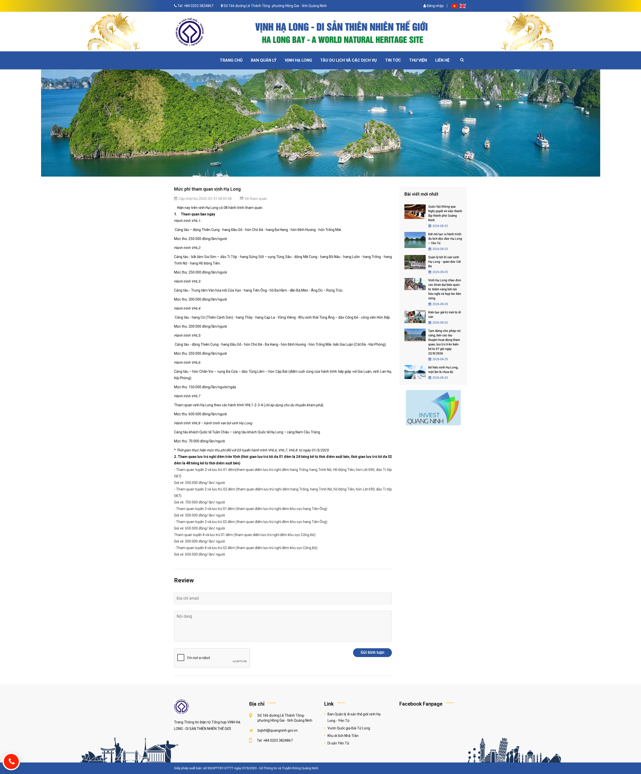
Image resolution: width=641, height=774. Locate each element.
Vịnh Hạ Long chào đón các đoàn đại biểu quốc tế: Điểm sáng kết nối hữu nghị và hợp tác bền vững (444, 289)
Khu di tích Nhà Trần (343, 736)
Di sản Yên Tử (338, 743)
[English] (462, 6)
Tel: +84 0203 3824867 (195, 6)
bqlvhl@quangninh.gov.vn (278, 730)
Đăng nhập (435, 6)
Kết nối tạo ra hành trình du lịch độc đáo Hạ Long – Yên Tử (445, 238)
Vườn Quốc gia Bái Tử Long (349, 728)
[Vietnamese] (454, 6)
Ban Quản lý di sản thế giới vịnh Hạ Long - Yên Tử (354, 717)
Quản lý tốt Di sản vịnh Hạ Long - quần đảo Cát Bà (444, 261)
